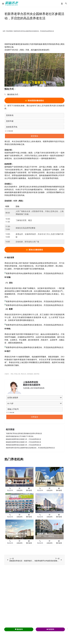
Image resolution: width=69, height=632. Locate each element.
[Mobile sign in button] (62, 3)
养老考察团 (9, 31)
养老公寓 (17, 374)
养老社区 (23, 374)
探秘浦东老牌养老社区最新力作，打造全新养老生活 (23, 439)
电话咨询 (10, 490)
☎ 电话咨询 (50, 629)
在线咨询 (19, 490)
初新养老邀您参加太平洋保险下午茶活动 (19, 436)
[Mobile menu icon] (3, 3)
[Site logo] (12, 3)
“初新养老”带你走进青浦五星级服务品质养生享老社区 (24, 433)
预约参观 (29, 490)
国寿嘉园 (30, 374)
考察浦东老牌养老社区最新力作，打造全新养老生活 (23, 445)
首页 (4, 31)
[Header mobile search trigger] (66, 3)
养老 (12, 374)
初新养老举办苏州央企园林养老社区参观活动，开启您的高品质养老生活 (30, 448)
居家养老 (36, 374)
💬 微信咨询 (19, 629)
